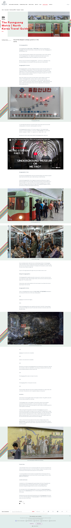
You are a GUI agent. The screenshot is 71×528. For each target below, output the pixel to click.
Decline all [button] (39, 523)
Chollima (48, 49)
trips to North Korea (45, 489)
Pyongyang (18, 9)
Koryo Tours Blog (35, 496)
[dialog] (35, 521)
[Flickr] (62, 511)
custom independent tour (24, 475)
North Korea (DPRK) (12, 9)
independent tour (28, 490)
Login (68, 4)
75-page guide (43, 495)
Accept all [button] (32, 523)
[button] (35, 526)
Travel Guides (6, 9)
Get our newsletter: (5, 511)
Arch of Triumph (22, 421)
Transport (22, 9)
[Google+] (66, 511)
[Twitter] (19, 503)
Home (3, 9)
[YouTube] (57, 511)
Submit (33, 511)
